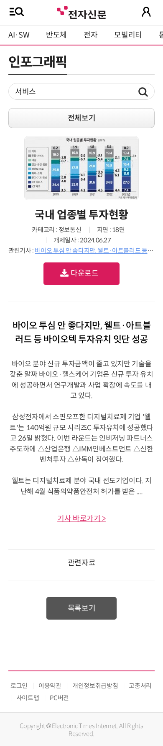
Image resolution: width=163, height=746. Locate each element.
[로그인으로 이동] (146, 11)
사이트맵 (27, 698)
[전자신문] (81, 11)
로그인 (19, 686)
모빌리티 (128, 35)
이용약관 (49, 686)
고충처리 (140, 686)
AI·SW (18, 35)
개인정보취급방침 (95, 686)
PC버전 (59, 698)
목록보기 (82, 608)
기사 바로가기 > (81, 518)
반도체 (56, 35)
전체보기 (82, 118)
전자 (90, 35)
